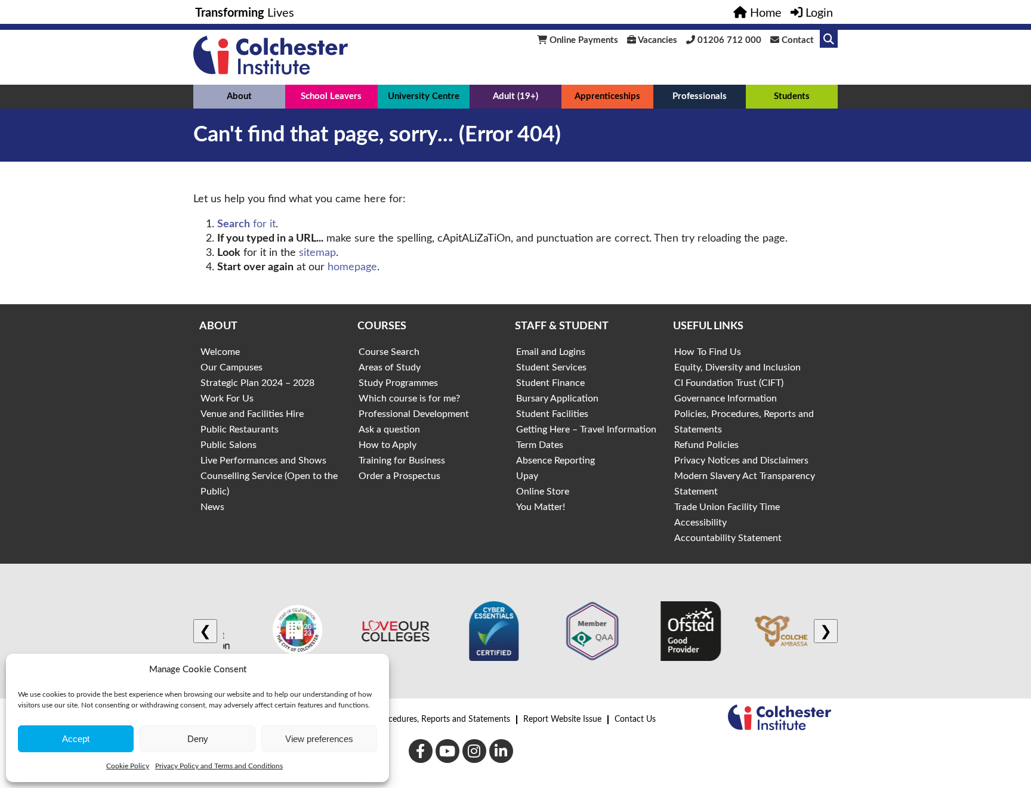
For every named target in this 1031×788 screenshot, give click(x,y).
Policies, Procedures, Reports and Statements (427, 719)
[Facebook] (421, 751)
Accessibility (700, 522)
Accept (75, 739)
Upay (527, 476)
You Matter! (540, 507)
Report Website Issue (562, 719)
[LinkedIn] (501, 751)
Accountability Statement (728, 538)
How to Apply (387, 445)
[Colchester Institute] (270, 71)
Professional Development (414, 414)
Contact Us (635, 719)
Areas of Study (390, 367)
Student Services (551, 367)
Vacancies (656, 40)
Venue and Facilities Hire (252, 414)
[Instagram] (474, 751)
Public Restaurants (239, 429)
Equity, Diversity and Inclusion (737, 367)
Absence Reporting (555, 460)
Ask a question (389, 429)
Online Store (542, 491)
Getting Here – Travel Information (586, 429)
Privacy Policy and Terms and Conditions (219, 766)
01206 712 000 (728, 40)
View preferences (319, 739)
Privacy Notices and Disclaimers (741, 460)
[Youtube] (447, 751)
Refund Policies (706, 445)
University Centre (423, 96)
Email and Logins (550, 352)
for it (246, 224)
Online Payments (582, 40)
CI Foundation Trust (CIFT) (728, 383)
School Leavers (331, 96)
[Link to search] (829, 39)
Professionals (699, 96)
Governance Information (725, 398)
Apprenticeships (607, 96)
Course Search (389, 352)
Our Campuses (231, 367)
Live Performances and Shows (263, 460)
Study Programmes (398, 383)
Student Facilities (552, 414)
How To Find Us (707, 352)
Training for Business (402, 460)
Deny (197, 739)
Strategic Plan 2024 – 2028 (257, 383)
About (239, 96)
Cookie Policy (127, 766)
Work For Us (227, 398)
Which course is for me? (409, 398)
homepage (352, 267)
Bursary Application (557, 398)
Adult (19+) (515, 96)
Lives (244, 13)
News (212, 507)
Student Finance (550, 383)
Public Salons (228, 445)
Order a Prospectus (399, 476)
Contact (796, 40)
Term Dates (539, 445)
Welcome (220, 352)
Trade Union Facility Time (727, 507)
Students (792, 96)
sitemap (317, 253)
